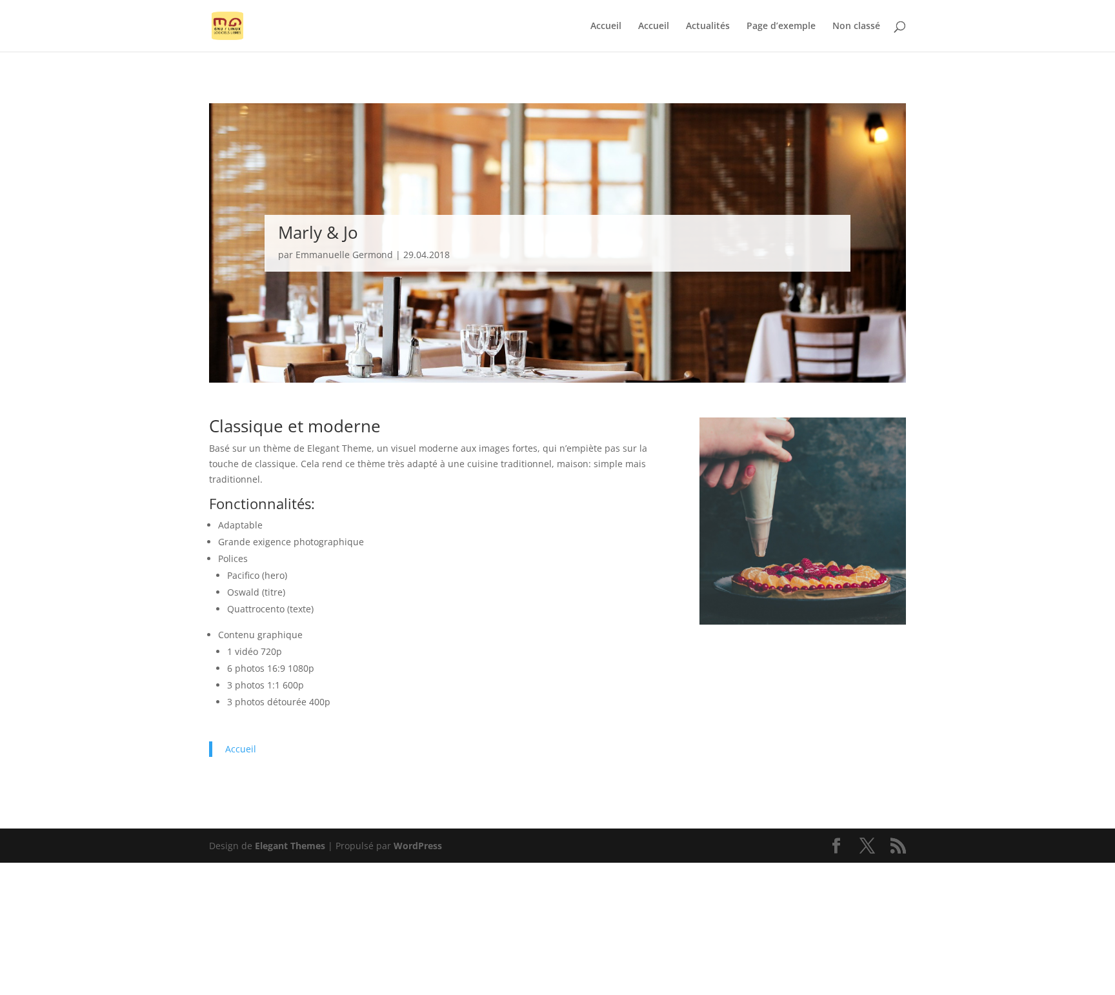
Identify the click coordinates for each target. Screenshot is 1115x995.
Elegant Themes (290, 845)
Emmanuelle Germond (344, 254)
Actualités (708, 26)
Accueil (605, 26)
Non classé (856, 26)
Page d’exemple (781, 26)
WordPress (418, 845)
